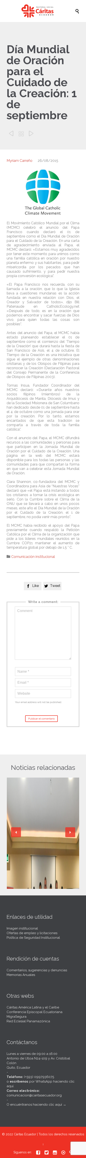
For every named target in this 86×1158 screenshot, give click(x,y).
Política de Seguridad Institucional (33, 938)
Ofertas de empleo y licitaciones (32, 933)
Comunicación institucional (33, 557)
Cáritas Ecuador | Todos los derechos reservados (49, 1134)
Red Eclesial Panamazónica (28, 1021)
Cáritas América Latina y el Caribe (33, 1007)
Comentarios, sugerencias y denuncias (37, 970)
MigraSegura (16, 1017)
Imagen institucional (22, 928)
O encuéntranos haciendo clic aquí (34, 1105)
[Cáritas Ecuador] (45, 11)
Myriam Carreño (19, 161)
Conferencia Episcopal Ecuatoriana (34, 1012)
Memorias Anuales (21, 975)
